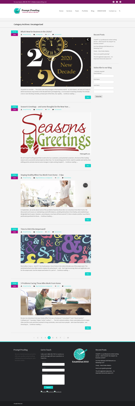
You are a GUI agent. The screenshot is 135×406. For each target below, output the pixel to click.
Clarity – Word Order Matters (101, 51)
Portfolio (85, 11)
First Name (97, 79)
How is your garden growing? (101, 54)
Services (69, 11)
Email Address (98, 73)
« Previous (34, 337)
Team (77, 11)
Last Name (96, 85)
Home (61, 11)
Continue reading (69, 94)
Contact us (112, 11)
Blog (92, 11)
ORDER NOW (101, 11)
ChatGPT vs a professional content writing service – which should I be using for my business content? (105, 41)
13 (68, 337)
